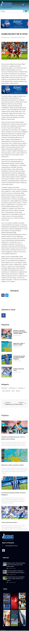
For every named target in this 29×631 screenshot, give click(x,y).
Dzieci (13, 391)
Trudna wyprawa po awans (9, 522)
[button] (3, 295)
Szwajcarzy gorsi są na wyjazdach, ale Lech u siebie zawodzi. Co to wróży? (16, 578)
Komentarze (14, 37)
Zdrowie (18, 391)
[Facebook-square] (3, 550)
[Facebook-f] (3, 315)
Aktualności (4, 388)
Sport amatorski (6, 391)
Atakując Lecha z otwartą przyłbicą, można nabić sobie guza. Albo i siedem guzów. (16, 564)
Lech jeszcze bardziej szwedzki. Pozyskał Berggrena (19, 357)
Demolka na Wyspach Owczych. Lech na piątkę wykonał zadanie (20, 332)
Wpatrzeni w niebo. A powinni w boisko (19, 344)
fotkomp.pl (3, 630)
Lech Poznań (21, 37)
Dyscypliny (21, 388)
